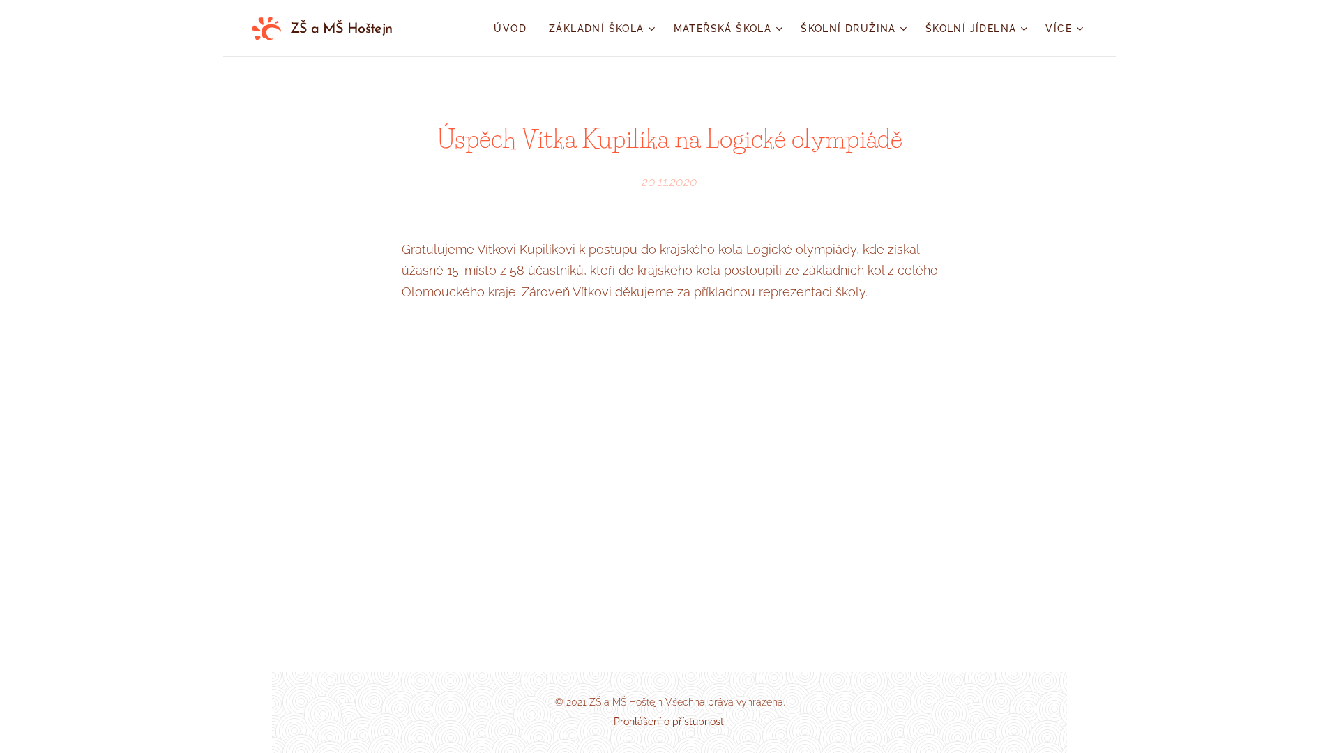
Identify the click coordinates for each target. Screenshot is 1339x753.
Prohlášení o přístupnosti (670, 721)
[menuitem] (514, 28)
